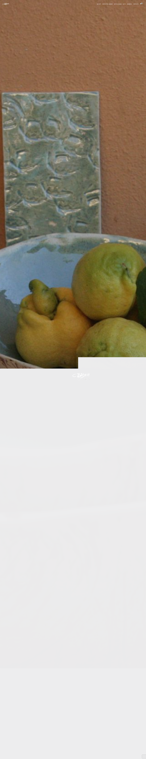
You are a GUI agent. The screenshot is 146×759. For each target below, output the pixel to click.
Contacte (135, 4)
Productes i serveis (107, 4)
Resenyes (129, 4)
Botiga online (118, 4)
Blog (124, 4)
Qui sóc (99, 4)
